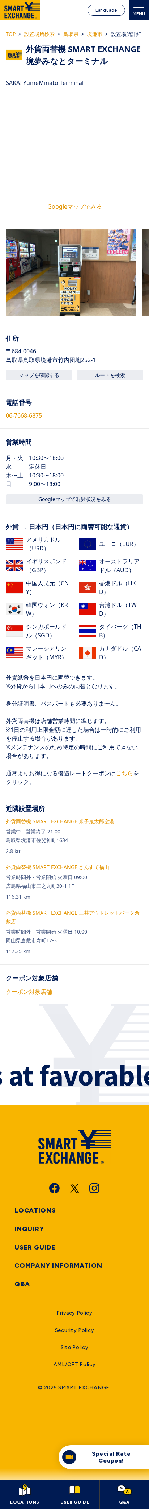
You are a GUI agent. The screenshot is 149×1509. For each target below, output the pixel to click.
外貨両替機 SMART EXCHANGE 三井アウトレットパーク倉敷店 (73, 917)
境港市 (94, 33)
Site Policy (75, 1347)
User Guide (34, 1247)
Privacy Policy (74, 1313)
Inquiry (29, 1229)
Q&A (22, 1284)
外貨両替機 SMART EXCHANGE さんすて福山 (57, 867)
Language (106, 10)
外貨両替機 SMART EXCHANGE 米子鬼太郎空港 (60, 821)
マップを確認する (39, 375)
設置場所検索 (39, 33)
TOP (11, 33)
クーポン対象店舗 (29, 992)
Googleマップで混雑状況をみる (74, 499)
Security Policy (74, 1330)
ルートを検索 (110, 375)
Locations (35, 1210)
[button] (71, 272)
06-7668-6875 (24, 415)
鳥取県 (70, 33)
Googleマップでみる (74, 206)
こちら (124, 773)
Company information (58, 1266)
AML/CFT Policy (75, 1364)
